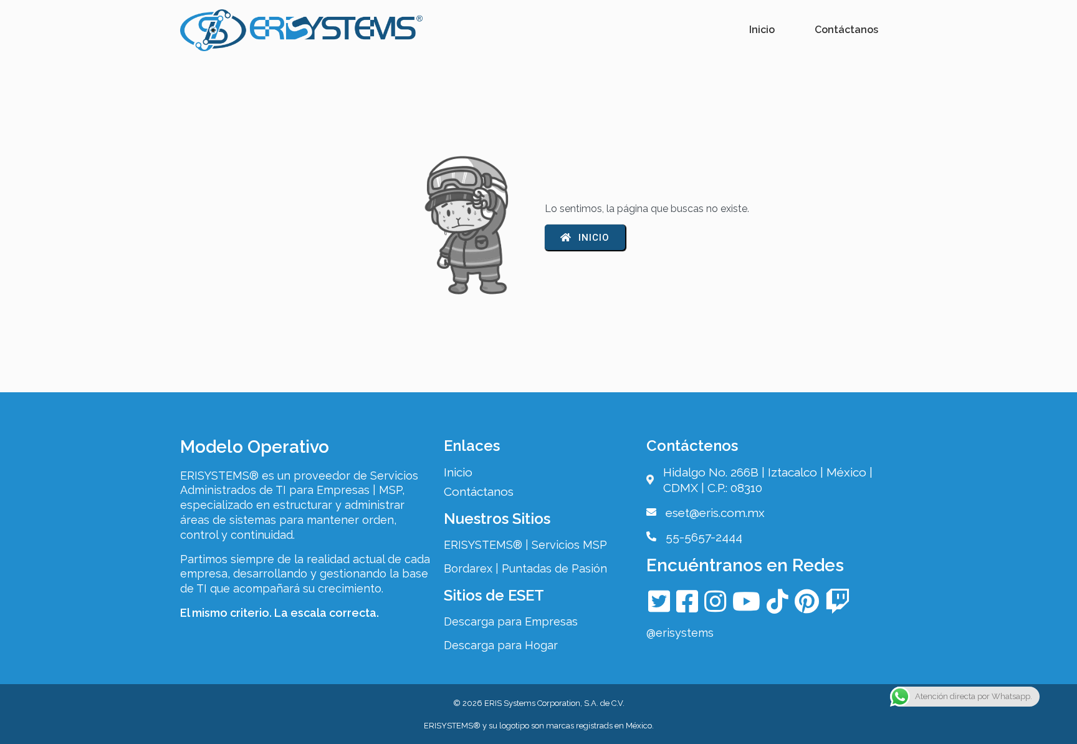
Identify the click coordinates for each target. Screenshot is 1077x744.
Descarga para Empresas (511, 621)
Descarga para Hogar (501, 645)
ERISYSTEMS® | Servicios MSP (525, 544)
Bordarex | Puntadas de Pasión (525, 568)
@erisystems (680, 632)
